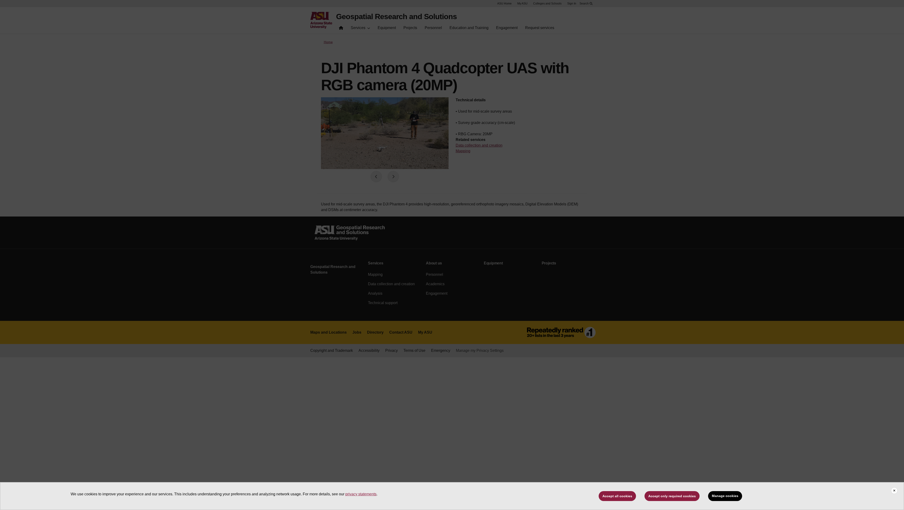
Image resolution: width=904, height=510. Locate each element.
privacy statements (360, 494)
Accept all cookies (617, 496)
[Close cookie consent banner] (894, 490)
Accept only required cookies (672, 496)
